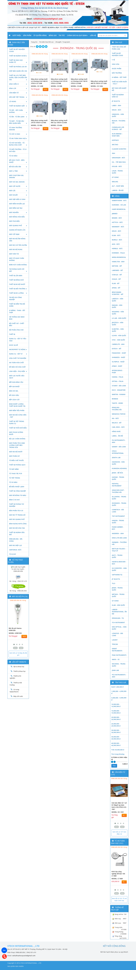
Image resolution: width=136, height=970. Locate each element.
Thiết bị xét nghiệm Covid (17, 50)
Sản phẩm (27, 35)
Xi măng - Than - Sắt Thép (17, 311)
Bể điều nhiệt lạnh (16, 487)
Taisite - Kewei (117, 403)
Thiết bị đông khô (16, 280)
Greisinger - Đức (118, 158)
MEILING (115, 182)
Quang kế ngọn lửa (17, 230)
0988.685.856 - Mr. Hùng (16, 540)
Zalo (4, 950)
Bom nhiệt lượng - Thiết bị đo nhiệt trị (17, 405)
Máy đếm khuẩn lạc (17, 204)
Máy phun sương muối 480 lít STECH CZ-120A (99, 82)
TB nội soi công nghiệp (15, 298)
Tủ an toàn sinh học (17, 138)
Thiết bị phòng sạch (17, 465)
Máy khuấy (13, 195)
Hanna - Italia (117, 377)
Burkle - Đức (117, 240)
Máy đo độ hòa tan (17, 528)
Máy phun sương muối (16, 433)
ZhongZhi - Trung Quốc (119, 504)
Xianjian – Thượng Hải (119, 543)
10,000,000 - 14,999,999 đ (115, 705)
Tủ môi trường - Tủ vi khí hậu (17, 150)
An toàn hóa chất (16, 363)
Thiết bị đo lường (16, 293)
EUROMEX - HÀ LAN (119, 205)
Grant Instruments (117, 650)
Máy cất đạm (14, 234)
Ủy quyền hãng (40, 35)
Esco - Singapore (118, 390)
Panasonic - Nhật (119, 353)
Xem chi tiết (43, 75)
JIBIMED (114, 214)
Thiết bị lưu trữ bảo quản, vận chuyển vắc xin (18, 77)
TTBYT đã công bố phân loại (119, 48)
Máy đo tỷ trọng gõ (17, 515)
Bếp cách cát (14, 400)
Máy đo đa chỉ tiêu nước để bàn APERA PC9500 (19, 629)
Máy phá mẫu (14, 221)
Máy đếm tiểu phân (16, 410)
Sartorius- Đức (15, 550)
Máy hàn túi (14, 254)
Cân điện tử (14, 93)
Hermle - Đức (117, 248)
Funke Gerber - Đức (118, 528)
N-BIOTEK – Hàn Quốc (118, 330)
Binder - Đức (117, 218)
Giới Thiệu (16, 35)
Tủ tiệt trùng (14, 478)
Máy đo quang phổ (17, 519)
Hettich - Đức (117, 222)
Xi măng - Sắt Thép (119, 77)
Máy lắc (12, 191)
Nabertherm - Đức (119, 200)
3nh (113, 153)
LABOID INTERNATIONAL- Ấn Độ (119, 611)
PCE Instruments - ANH (119, 676)
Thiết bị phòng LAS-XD (18, 67)
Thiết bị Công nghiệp (17, 491)
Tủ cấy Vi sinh (14, 134)
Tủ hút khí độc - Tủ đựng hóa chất (16, 144)
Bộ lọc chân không (17, 439)
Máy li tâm (13, 171)
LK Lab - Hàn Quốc (119, 318)
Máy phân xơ (14, 456)
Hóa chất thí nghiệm (17, 358)
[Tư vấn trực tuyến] (18, 567)
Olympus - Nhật (118, 362)
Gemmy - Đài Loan (119, 447)
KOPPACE (115, 140)
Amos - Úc (116, 659)
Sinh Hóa (115, 64)
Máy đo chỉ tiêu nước (18, 245)
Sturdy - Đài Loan (119, 386)
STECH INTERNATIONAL (118, 452)
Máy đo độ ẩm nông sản (17, 240)
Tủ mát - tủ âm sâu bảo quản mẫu (16, 122)
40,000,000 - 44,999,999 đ (115, 744)
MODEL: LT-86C (118, 879)
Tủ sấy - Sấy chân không (16, 111)
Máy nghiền (14, 212)
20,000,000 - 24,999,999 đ (115, 718)
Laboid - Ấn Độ (117, 190)
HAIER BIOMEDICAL (119, 209)
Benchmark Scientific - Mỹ (117, 293)
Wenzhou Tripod (118, 414)
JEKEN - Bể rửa (117, 473)
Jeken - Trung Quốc (117, 589)
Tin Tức (62, 35)
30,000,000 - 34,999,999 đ (115, 731)
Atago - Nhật (117, 366)
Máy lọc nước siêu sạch (16, 377)
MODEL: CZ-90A (36, 125)
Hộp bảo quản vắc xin (18, 71)
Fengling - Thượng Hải (117, 408)
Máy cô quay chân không (16, 259)
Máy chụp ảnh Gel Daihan (16, 176)
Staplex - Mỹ (117, 275)
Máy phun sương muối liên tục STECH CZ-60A (59, 121)
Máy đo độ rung (15, 249)
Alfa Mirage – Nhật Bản (117, 135)
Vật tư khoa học (18, 667)
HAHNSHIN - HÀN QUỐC (118, 463)
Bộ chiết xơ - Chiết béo (16, 324)
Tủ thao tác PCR (15, 473)
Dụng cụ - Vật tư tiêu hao (17, 340)
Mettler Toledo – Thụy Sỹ (119, 550)
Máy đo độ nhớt (15, 452)
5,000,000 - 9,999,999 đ (118, 699)
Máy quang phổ (15, 225)
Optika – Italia (117, 381)
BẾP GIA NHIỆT (14, 386)
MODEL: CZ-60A (56, 125)
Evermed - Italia (118, 253)
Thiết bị (12, 334)
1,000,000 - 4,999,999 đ (118, 692)
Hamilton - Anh (118, 262)
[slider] (112, 762)
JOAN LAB (115, 670)
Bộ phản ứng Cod (16, 330)
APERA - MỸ (116, 288)
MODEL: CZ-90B (56, 86)
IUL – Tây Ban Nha (119, 162)
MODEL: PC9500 (16, 633)
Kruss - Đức (116, 110)
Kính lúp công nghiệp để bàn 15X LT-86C (119, 874)
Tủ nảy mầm (14, 469)
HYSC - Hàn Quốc (118, 340)
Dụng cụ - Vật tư (16, 354)
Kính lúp (12, 88)
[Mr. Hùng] (18, 576)
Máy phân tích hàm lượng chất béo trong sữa (17, 445)
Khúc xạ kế (13, 345)
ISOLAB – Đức (117, 166)
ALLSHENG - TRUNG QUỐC (119, 498)
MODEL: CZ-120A (97, 86)
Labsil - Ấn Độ (117, 436)
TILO (113, 583)
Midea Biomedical (119, 257)
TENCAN (115, 644)
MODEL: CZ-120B (37, 86)
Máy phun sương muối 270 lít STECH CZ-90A (39, 121)
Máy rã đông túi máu (17, 495)
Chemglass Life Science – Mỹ (118, 128)
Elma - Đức (116, 235)
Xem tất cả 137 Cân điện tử (119, 833)
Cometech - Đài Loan (118, 511)
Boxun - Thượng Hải (118, 122)
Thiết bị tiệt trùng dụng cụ (16, 422)
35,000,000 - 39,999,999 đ (115, 738)
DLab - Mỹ (115, 283)
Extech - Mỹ (116, 349)
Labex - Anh (116, 105)
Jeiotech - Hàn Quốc (117, 323)
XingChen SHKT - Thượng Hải (118, 491)
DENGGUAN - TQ (118, 618)
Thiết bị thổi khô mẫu (18, 428)
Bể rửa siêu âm (15, 167)
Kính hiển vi (14, 84)
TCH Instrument (118, 622)
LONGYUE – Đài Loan (117, 634)
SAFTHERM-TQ (117, 575)
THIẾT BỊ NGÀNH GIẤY (17, 106)
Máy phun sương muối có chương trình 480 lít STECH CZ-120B (39, 81)
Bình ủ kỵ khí (14, 500)
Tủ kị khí (12, 554)
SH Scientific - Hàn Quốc (119, 569)
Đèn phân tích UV (16, 511)
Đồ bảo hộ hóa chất (17, 367)
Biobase (115, 399)
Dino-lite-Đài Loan (119, 538)
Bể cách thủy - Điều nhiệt (17, 161)
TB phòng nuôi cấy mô (16, 270)
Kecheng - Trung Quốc (118, 665)
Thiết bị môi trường (17, 289)
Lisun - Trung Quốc (117, 172)
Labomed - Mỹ (117, 270)
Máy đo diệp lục (15, 545)
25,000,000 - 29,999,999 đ (115, 725)
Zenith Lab (116, 458)
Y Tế (113, 60)
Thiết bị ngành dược (17, 56)
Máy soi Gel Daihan (17, 182)
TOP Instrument (118, 516)
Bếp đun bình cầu (16, 382)
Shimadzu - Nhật (118, 357)
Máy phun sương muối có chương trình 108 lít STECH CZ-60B (79, 81)
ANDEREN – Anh (118, 533)
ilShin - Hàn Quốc (119, 335)
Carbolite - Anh (118, 344)
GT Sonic (115, 177)
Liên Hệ (93, 35)
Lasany (115, 640)
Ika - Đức (115, 418)
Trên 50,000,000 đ (117, 750)
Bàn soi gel (13, 391)
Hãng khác (116, 431)
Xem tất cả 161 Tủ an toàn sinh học (119, 899)
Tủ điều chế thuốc (16, 460)
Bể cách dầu (14, 395)
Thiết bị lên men (15, 276)
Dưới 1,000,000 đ (117, 687)
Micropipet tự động (17, 349)
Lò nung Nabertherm (14, 690)
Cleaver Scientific (119, 149)
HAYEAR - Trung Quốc (118, 478)
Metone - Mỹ (117, 266)
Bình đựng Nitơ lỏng (18, 524)
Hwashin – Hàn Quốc (118, 115)
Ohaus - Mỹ (116, 279)
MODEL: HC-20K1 (119, 812)
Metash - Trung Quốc (118, 595)
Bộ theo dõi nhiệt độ (119, 89)
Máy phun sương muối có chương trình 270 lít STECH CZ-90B (59, 81)
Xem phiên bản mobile (15, 966)
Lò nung (12, 101)
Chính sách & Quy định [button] (77, 35)
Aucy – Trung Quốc (117, 556)
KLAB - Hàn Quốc (118, 605)
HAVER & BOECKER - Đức (119, 563)
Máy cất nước (15, 186)
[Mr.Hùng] (18, 586)
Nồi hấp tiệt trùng (16, 97)
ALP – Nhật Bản (118, 186)
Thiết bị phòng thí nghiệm (16, 505)
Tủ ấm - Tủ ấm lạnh (16, 117)
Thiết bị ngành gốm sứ (118, 96)
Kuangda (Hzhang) (119, 468)
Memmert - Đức (118, 227)
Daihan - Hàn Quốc (117, 306)
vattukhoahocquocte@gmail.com (23, 956)
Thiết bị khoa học (19, 671)
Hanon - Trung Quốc (118, 521)
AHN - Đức (116, 244)
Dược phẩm (116, 69)
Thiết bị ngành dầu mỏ (17, 533)
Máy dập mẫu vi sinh (17, 199)
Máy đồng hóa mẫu (17, 217)
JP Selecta (116, 101)
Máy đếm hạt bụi (15, 208)
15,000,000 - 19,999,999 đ (115, 712)
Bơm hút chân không (18, 265)
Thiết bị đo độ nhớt (17, 284)
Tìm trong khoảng (117, 754)
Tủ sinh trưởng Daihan (15, 129)
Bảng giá (53, 35)
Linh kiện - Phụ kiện (17, 371)
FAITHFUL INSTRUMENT (116, 485)
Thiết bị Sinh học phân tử (16, 61)
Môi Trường (117, 73)
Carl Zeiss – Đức (118, 427)
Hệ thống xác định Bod (17, 318)
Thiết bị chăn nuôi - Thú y (119, 83)
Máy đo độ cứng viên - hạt (17, 416)
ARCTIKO (115, 145)
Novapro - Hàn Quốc (118, 313)
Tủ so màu (13, 156)
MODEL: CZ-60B (76, 86)
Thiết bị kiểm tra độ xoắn (17, 305)
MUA (45, 89)
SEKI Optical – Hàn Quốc (119, 628)
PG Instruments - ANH (119, 441)
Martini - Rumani (118, 394)
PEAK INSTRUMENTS (119, 655)
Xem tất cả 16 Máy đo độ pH (18, 654)
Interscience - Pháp (117, 371)
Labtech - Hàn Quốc (117, 300)
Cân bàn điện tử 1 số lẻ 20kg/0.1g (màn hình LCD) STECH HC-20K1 (120, 806)
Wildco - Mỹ (116, 423)
